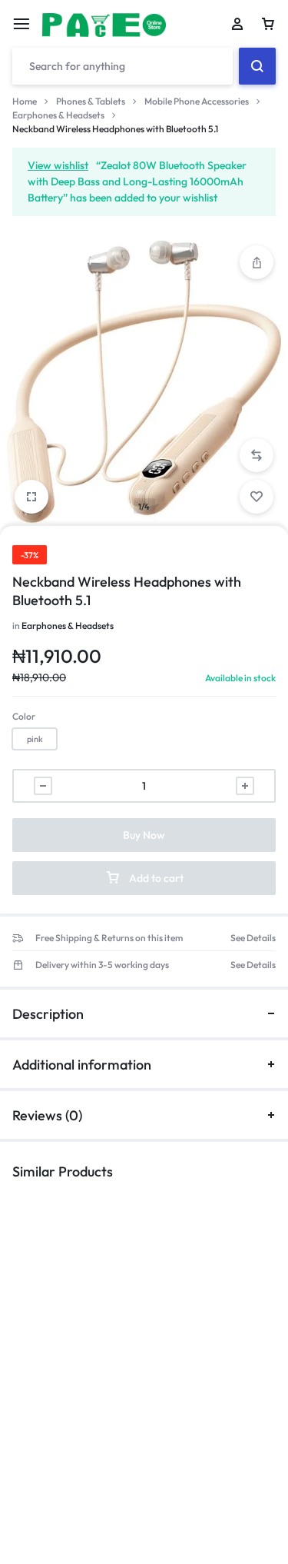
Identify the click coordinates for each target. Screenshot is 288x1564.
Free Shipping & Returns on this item (109, 938)
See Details (253, 938)
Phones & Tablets (90, 101)
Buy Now (144, 835)
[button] (256, 455)
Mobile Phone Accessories (196, 101)
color (23, 716)
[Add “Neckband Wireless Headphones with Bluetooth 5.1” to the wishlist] (256, 497)
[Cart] (268, 24)
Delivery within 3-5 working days (102, 965)
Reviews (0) (47, 1115)
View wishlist (58, 165)
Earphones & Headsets (58, 115)
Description (48, 1014)
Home (24, 101)
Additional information (81, 1064)
